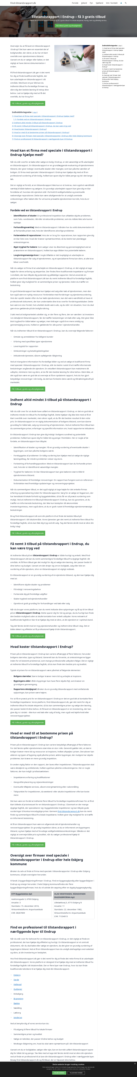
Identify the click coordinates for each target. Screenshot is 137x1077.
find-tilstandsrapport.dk (69, 811)
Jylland (84, 3)
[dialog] (68, 1069)
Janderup (18, 1017)
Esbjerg (17, 975)
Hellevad (18, 984)
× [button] (135, 1063)
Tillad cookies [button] (59, 1073)
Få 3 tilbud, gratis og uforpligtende (68, 26)
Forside (75, 3)
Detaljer (88, 1069)
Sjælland (99, 3)
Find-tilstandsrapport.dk (23, 2)
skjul (35, 112)
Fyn (91, 3)
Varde (16, 979)
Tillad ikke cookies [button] (76, 1073)
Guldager (18, 989)
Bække (17, 1003)
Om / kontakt (112, 3)
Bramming (18, 998)
